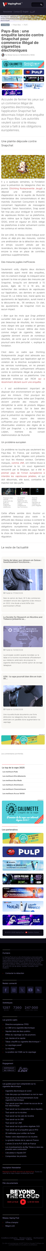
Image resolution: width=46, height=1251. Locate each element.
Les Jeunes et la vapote (15, 1038)
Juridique (23, 17)
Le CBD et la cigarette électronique (20, 1028)
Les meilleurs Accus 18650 (14, 793)
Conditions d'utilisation (9, 1238)
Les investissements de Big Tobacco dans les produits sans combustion (24, 1148)
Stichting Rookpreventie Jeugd (26, 188)
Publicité (29, 1239)
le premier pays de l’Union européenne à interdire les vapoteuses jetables (23, 473)
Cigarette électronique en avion (18, 1091)
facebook (6, 990)
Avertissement (38, 1238)
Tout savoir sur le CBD (14, 1119)
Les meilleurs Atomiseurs (13, 785)
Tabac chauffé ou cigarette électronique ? (22, 1041)
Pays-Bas (17, 25)
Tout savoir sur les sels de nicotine (19, 1116)
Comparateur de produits (15, 1156)
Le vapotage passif (13, 1045)
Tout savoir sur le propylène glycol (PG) (21, 1130)
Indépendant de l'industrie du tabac (9, 1069)
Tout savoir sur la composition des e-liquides (23, 1109)
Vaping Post (14, 17)
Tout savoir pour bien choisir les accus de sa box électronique (23, 1104)
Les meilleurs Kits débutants (14, 776)
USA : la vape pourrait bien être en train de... (22, 677)
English (25, 12)
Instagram (14, 990)
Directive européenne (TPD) (17, 1024)
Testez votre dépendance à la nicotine (21, 1137)
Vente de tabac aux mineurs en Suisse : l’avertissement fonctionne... (22, 561)
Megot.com (10, 1226)
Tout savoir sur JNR (13, 1123)
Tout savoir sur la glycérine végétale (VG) (22, 1126)
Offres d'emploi (11, 1222)
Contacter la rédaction (14, 973)
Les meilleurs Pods (10, 772)
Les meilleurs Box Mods (12, 780)
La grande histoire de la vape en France (22, 1140)
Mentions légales (25, 1238)
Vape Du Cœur (22, 1069)
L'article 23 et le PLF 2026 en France (20, 1143)
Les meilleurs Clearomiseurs (14, 789)
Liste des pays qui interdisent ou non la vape (24, 1094)
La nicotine (9, 1048)
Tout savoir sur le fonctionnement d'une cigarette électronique (21, 1099)
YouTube (30, 990)
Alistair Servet (13, 55)
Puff (25, 25)
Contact (17, 12)
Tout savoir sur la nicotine (16, 1112)
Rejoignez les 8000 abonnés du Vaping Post (18, 1172)
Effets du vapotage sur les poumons (20, 1035)
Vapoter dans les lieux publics (17, 1031)
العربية (32, 12)
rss (38, 990)
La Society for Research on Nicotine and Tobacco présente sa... (22, 618)
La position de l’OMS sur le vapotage (20, 1052)
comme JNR (18, 463)
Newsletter (7, 12)
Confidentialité (19, 1239)
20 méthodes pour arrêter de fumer (20, 1133)
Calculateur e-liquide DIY (15, 1153)
